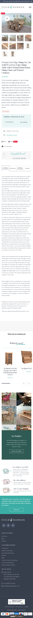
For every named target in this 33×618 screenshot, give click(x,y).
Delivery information (7, 550)
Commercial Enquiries (8, 562)
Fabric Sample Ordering (8, 565)
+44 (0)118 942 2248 (9, 583)
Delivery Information (20, 168)
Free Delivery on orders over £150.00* (16, 1)
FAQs (3, 558)
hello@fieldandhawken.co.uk (11, 586)
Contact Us (5, 548)
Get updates (23, 122)
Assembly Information (8, 553)
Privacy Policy (19, 606)
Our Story (4, 536)
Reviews (27, 168)
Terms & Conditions (10, 606)
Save (4, 13)
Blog (3, 538)
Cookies (26, 606)
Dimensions (13, 168)
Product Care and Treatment (10, 560)
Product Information (5, 168)
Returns (4, 555)
